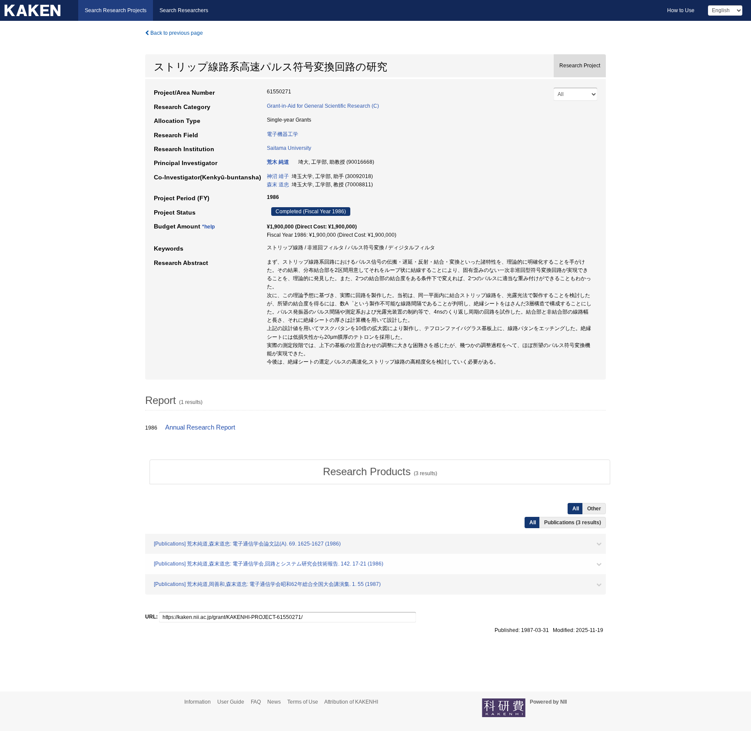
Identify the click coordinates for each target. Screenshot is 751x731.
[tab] (380, 472)
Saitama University (289, 148)
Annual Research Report (200, 427)
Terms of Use (302, 702)
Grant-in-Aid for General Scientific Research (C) (323, 106)
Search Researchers (184, 10)
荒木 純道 (278, 162)
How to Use (681, 10)
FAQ (256, 702)
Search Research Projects (115, 10)
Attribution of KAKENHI (351, 702)
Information (197, 702)
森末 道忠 (278, 185)
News (274, 702)
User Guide (230, 702)
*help (208, 227)
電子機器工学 (282, 134)
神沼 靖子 (278, 176)
